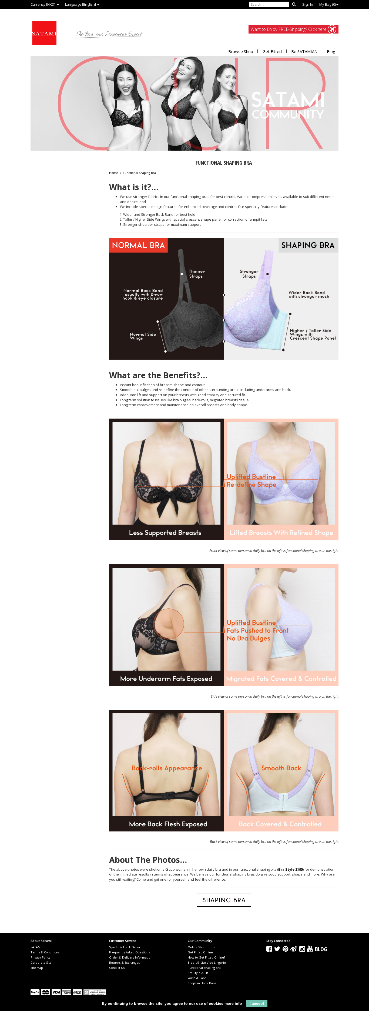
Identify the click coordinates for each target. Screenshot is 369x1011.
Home (113, 172)
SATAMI (36, 947)
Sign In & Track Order (124, 947)
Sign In (307, 4)
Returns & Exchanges (124, 962)
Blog (331, 51)
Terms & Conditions (45, 952)
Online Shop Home (201, 947)
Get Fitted (272, 51)
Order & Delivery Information (130, 957)
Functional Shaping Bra (139, 172)
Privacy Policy (41, 957)
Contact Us (117, 968)
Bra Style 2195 (290, 869)
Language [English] (81, 4)
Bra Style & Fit (198, 973)
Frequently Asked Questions (129, 952)
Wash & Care (197, 978)
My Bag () (327, 4)
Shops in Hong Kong (202, 983)
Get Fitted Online (200, 952)
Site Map (37, 968)
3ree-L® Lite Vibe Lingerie (207, 962)
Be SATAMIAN (304, 51)
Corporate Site (41, 962)
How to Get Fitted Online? (206, 957)
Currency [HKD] (43, 4)
